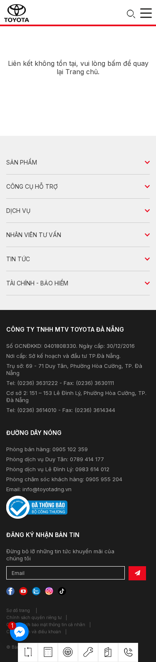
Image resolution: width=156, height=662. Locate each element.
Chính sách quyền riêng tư (34, 617)
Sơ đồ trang (18, 610)
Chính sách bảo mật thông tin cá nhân (45, 624)
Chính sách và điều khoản (33, 631)
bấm (114, 63)
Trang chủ (81, 71)
